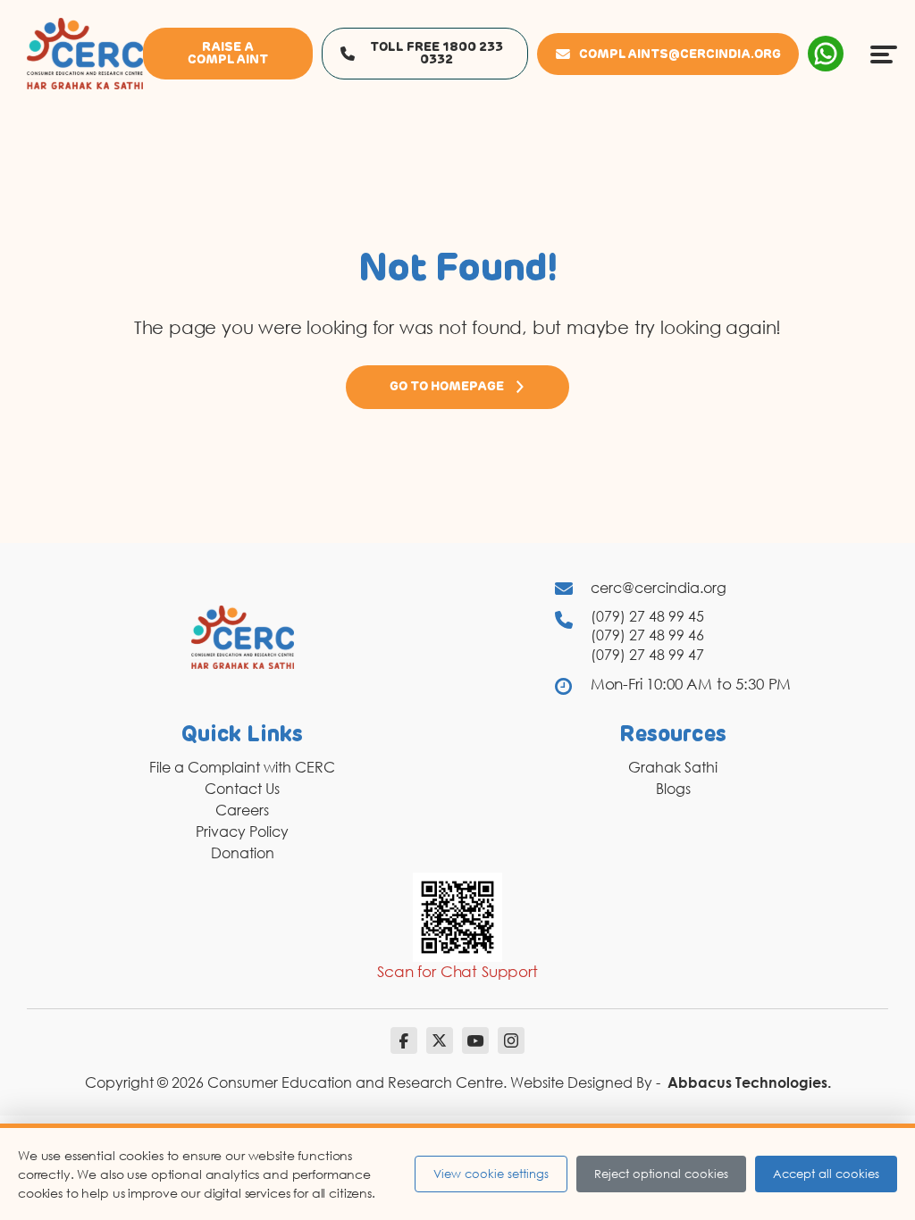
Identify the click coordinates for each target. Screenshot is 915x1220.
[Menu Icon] (883, 53)
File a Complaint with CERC (242, 767)
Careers (242, 810)
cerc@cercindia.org (658, 588)
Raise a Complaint (228, 53)
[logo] (85, 53)
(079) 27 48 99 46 (647, 635)
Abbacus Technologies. (749, 1082)
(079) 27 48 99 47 (647, 655)
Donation (242, 853)
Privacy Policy (242, 831)
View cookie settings (491, 1173)
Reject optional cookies (661, 1173)
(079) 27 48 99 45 (647, 616)
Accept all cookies (826, 1173)
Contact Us (242, 789)
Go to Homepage (447, 386)
